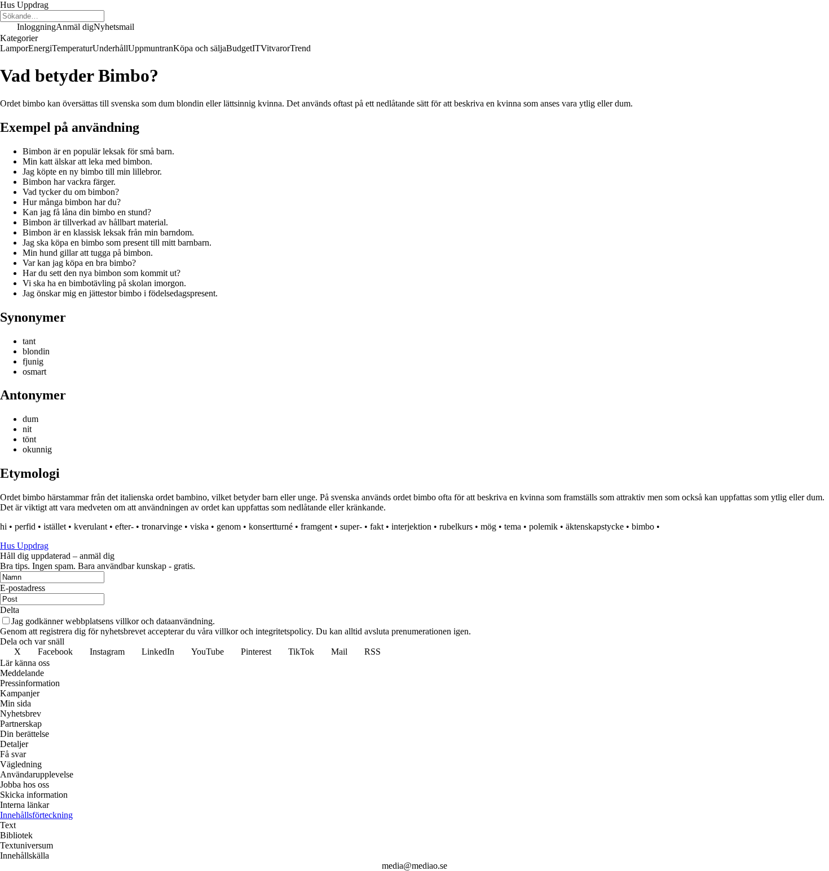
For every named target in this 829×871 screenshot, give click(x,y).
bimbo (643, 526)
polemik (543, 526)
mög (488, 526)
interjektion (411, 526)
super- (351, 526)
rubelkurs (456, 526)
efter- (124, 526)
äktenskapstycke (595, 526)
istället (54, 526)
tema (512, 526)
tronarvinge (162, 526)
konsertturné (271, 526)
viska (199, 526)
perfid (25, 526)
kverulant (90, 526)
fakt (376, 526)
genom (229, 526)
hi (3, 526)
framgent (316, 526)
